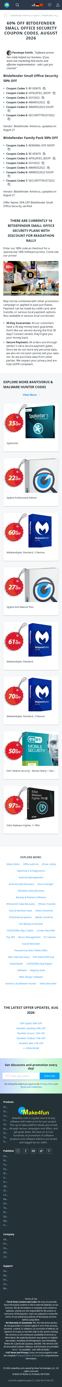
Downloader (16, 963)
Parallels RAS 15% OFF (31, 1043)
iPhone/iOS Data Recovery (20, 903)
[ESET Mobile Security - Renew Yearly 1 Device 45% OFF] (31, 748)
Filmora (5, 1107)
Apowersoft (5, 1220)
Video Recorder (48, 983)
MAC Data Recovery (19, 957)
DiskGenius (5, 1132)
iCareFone (5, 1120)
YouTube (33, 1151)
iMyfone (5, 1186)
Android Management (31, 877)
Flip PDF (10, 937)
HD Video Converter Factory (5, 1141)
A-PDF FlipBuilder (5, 1224)
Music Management (29, 937)
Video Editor (13, 864)
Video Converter (44, 910)
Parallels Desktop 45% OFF (31, 1028)
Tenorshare (5, 1164)
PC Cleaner (50, 937)
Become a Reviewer (5, 1288)
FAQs (5, 1271)
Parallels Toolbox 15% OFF (31, 1038)
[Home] (6, 15)
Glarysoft (5, 1190)
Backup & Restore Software (31, 897)
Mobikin (5, 1212)
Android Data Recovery (21, 884)
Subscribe (49, 1075)
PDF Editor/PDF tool (43, 957)
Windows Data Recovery (31, 890)
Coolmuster (5, 1115)
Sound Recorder (31, 943)
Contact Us (5, 1256)
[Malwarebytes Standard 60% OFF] (31, 639)
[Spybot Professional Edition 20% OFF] (31, 475)
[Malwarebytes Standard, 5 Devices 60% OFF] (31, 530)
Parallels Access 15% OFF (31, 1033)
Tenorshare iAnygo (5, 1137)
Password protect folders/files (31, 950)
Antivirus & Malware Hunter (20, 983)
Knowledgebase (5, 1279)
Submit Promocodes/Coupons (5, 1284)
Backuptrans (5, 1199)
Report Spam (5, 1275)
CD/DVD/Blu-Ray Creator (20, 930)
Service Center (5, 1248)
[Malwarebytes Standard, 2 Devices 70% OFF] (31, 694)
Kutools (5, 1156)
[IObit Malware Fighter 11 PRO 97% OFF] (31, 803)
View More (30, 395)
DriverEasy (5, 1111)
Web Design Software (31, 976)
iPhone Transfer (47, 903)
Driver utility (49, 864)
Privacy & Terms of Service (28, 1355)
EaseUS (5, 1168)
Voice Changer (45, 884)
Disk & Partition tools (20, 910)
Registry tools (37, 970)
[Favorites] (49, 5)
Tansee (5, 1207)
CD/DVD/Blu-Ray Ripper (39, 963)
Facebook (25, 1151)
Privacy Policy (47, 1084)
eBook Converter (44, 917)
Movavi (5, 1160)
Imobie (5, 1203)
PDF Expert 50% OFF (31, 1023)
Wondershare (5, 1173)
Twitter (41, 1151)
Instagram (18, 1151)
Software (22, 970)
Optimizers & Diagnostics (31, 870)
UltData (5, 1124)
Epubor (5, 1216)
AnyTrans (5, 1128)
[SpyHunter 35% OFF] (31, 420)
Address (5, 1252)
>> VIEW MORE (31, 1048)
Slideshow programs (20, 917)
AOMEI (5, 1177)
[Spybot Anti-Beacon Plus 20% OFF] (31, 584)
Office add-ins (31, 864)
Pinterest (49, 1151)
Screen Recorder (46, 930)
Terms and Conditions (31, 1087)
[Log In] (58, 5)
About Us (5, 1239)
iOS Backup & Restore (31, 923)
